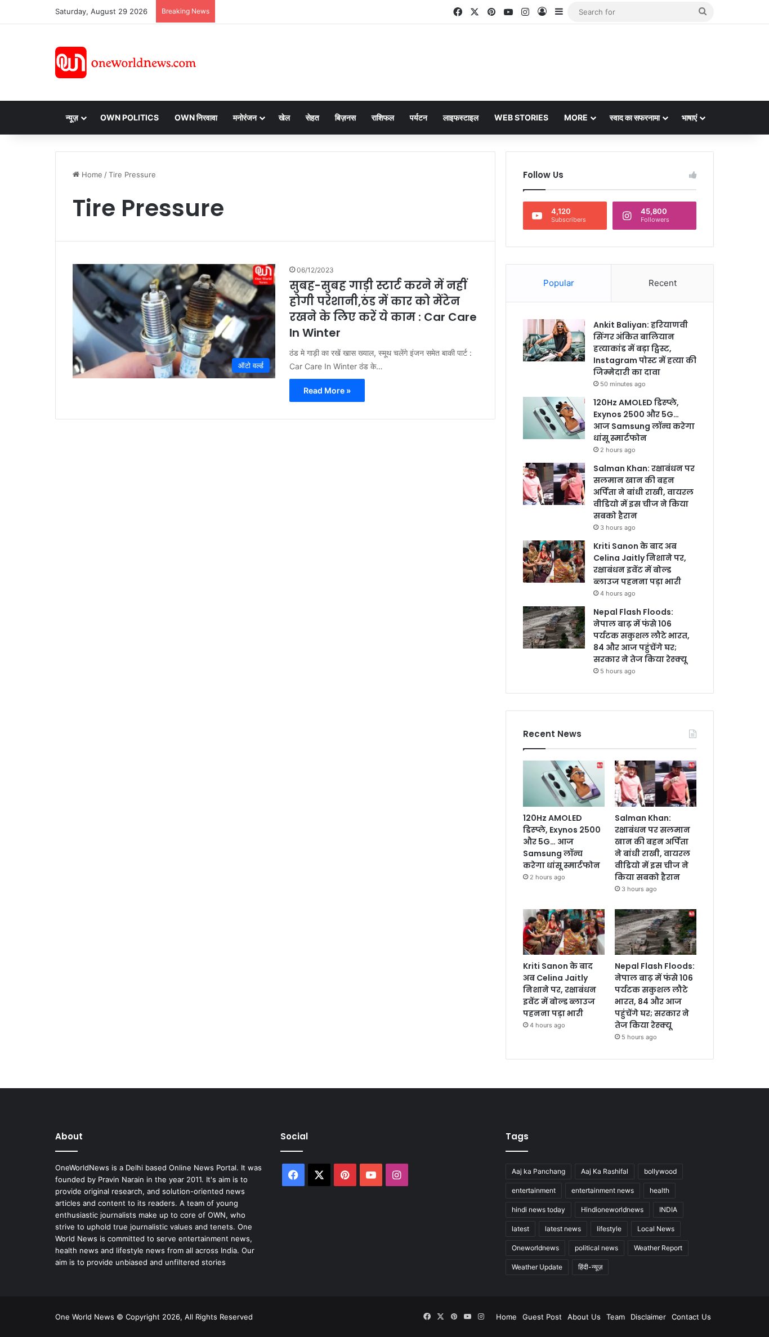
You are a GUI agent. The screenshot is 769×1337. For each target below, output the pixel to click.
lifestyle (609, 1228)
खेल (284, 117)
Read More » (327, 390)
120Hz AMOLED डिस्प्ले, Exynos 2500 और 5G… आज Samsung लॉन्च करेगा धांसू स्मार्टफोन (644, 420)
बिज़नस (345, 117)
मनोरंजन (245, 117)
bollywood (660, 1171)
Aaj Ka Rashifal (604, 1171)
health (659, 1190)
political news (596, 1248)
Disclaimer (648, 1316)
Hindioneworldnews (612, 1209)
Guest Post (542, 1316)
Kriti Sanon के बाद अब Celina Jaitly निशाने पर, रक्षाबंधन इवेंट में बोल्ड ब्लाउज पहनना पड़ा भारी (639, 563)
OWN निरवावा (196, 117)
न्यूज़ (72, 117)
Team (615, 1316)
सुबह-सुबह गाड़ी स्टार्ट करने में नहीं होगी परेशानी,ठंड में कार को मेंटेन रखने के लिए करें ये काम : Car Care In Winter (383, 309)
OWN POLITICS (129, 117)
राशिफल (383, 117)
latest (520, 1228)
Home (90, 174)
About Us (584, 1316)
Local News (655, 1228)
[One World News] (125, 62)
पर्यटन (418, 117)
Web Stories (521, 117)
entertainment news (602, 1190)
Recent (663, 283)
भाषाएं (689, 117)
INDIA (668, 1209)
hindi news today (538, 1209)
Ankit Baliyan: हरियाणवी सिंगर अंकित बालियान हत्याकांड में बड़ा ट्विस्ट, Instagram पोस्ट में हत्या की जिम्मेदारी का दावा (644, 348)
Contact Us (691, 1316)
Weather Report (658, 1248)
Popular (558, 283)
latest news (563, 1228)
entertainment (534, 1190)
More (576, 117)
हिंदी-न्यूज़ (590, 1267)
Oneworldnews (535, 1248)
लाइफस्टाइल (461, 117)
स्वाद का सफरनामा (635, 117)
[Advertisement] (485, 60)
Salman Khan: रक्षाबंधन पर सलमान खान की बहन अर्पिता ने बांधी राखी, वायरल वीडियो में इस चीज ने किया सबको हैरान (644, 492)
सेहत (312, 117)
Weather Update (537, 1267)
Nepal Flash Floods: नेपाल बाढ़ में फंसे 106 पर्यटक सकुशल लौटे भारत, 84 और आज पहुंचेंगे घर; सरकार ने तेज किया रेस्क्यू (641, 635)
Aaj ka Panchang (538, 1171)
